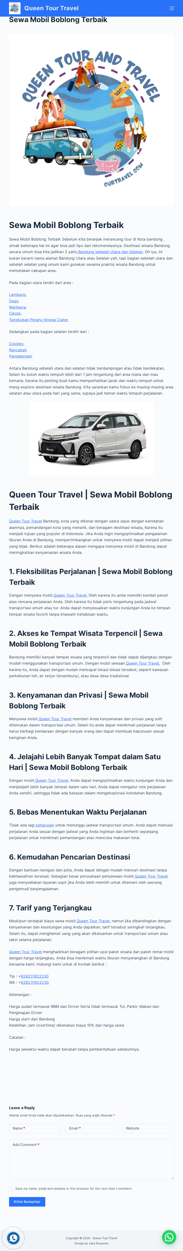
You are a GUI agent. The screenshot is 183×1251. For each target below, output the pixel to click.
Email (75, 1128)
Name (19, 1128)
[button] (169, 1237)
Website (132, 1128)
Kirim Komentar (27, 1201)
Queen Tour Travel (51, 8)
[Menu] (172, 8)
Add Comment (26, 1144)
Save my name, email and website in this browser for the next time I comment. (73, 1188)
